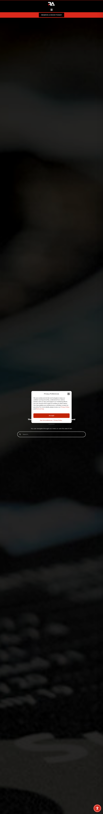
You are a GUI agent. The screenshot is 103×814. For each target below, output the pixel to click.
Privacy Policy (65, 407)
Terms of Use (40, 409)
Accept (51, 416)
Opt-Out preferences (46, 420)
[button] (69, 394)
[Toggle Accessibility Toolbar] (97, 808)
